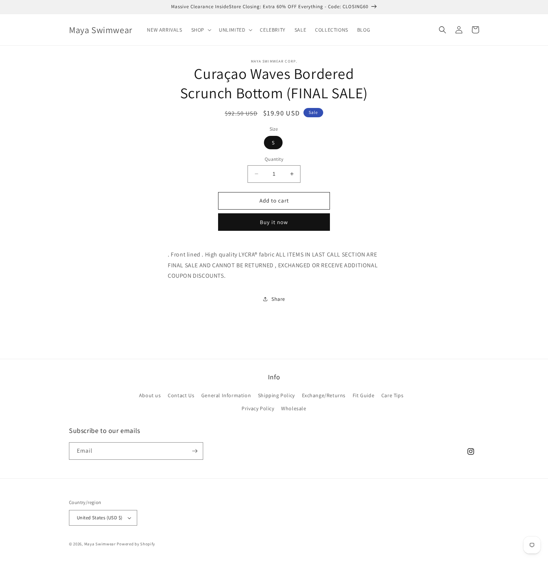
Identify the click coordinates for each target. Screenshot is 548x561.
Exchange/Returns (324, 395)
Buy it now (274, 222)
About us (150, 395)
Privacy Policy (258, 408)
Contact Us (181, 395)
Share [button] (278, 299)
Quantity (274, 159)
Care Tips (392, 395)
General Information (226, 395)
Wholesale (293, 408)
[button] (200, 30)
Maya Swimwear (100, 543)
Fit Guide (363, 395)
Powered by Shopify (136, 543)
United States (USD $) (99, 517)
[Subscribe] (194, 451)
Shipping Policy (276, 395)
